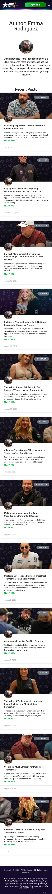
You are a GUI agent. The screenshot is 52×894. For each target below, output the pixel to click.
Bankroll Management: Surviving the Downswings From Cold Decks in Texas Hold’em (23, 257)
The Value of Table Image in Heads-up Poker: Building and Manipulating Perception (23, 704)
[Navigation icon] (49, 5)
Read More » (9, 141)
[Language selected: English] (44, 893)
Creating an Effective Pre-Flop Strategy (23, 641)
